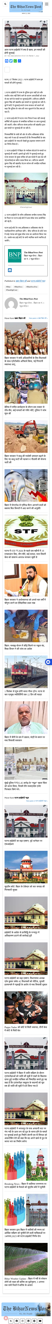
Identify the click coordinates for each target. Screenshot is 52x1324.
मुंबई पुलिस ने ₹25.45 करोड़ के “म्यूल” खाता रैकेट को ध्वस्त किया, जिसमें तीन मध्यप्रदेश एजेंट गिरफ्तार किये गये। (26, 786)
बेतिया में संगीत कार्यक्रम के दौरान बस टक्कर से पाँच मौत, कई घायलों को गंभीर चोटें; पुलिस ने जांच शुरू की (25, 410)
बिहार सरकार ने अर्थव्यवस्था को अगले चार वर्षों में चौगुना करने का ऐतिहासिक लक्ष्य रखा (25, 601)
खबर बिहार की (21, 281)
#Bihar (8, 287)
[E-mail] (10, 271)
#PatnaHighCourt (11, 290)
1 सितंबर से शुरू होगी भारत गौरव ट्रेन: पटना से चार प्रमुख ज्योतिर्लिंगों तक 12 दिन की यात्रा (25, 693)
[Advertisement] (26, 114)
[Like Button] (7, 70)
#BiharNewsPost (31, 287)
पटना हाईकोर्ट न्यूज (38, 281)
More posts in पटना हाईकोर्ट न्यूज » (36, 801)
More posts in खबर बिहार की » (38, 318)
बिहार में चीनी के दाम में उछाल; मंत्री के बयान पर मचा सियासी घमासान (25, 739)
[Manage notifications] (6, 1318)
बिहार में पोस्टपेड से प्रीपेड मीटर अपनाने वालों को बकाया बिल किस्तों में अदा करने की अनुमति (25, 507)
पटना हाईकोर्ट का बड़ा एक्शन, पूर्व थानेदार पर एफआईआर (23, 842)
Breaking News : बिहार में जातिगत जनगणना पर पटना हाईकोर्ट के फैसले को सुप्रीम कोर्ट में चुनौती (25, 1185)
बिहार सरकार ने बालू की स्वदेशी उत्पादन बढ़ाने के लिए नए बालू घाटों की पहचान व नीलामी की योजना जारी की (25, 459)
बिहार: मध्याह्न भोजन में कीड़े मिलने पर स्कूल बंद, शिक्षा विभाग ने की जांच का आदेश (25, 647)
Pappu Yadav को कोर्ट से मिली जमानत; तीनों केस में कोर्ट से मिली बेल (26, 1029)
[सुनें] (48, 662)
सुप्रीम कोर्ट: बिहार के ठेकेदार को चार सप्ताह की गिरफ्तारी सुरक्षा (25, 888)
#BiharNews (18, 287)
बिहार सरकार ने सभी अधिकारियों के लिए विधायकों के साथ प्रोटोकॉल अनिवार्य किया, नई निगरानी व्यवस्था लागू (25, 361)
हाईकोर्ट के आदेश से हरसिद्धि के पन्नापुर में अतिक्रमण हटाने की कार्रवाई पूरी (22, 934)
